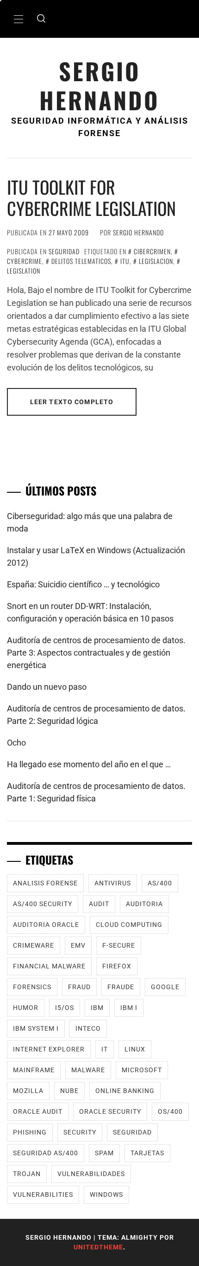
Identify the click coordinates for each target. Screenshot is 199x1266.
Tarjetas (147, 1153)
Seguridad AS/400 (45, 1153)
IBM (97, 1007)
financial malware (49, 966)
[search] (41, 19)
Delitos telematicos (81, 261)
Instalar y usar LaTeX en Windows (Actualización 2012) (96, 556)
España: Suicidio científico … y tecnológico (83, 584)
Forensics (32, 987)
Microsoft (142, 1070)
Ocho (16, 742)
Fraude (120, 987)
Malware (88, 1070)
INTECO (88, 1028)
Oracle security (110, 1111)
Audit (99, 904)
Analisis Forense (45, 883)
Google (165, 987)
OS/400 (170, 1111)
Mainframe (34, 1070)
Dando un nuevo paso (47, 687)
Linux (134, 1049)
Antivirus (112, 883)
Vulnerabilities (43, 1194)
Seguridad (64, 251)
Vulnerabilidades (91, 1173)
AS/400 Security (42, 904)
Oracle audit (37, 1111)
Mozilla (28, 1090)
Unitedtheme (98, 1247)
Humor (25, 1007)
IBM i (128, 1007)
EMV (78, 945)
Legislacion (156, 261)
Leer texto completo (71, 402)
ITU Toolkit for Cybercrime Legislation (91, 197)
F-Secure (118, 945)
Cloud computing (129, 924)
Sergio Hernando (99, 85)
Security (79, 1132)
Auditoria (144, 904)
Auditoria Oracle (46, 924)
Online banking (125, 1090)
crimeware (33, 945)
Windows (106, 1194)
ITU (125, 261)
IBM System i (36, 1028)
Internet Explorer (49, 1049)
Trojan (27, 1173)
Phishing (30, 1132)
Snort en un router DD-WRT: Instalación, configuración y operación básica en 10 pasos (90, 612)
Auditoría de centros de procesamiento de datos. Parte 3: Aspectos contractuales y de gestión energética (96, 652)
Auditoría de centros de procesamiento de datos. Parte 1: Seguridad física (96, 792)
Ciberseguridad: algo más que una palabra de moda (90, 522)
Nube (69, 1090)
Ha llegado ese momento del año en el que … (89, 764)
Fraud (79, 987)
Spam (104, 1153)
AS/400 (160, 883)
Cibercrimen (152, 251)
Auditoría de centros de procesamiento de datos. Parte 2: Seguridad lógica (96, 715)
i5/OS (64, 1007)
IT (104, 1049)
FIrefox (116, 966)
